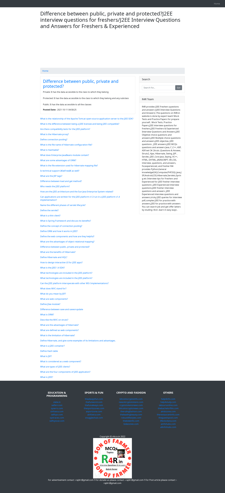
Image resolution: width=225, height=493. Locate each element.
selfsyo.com (57, 414)
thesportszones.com (94, 408)
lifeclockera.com (168, 420)
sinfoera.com (56, 411)
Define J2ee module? (50, 304)
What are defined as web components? (59, 330)
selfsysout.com (56, 420)
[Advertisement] (112, 49)
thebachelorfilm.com (168, 408)
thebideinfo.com (131, 420)
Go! (178, 87)
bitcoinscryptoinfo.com (131, 399)
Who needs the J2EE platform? (55, 186)
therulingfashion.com (131, 411)
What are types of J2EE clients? (55, 366)
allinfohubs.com (168, 427)
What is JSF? (46, 356)
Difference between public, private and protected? (80, 83)
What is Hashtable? (49, 149)
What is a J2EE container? (52, 345)
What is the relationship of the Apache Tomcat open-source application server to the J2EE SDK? (86, 118)
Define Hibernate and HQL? (53, 257)
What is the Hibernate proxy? (54, 134)
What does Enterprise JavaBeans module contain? (64, 155)
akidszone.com (168, 411)
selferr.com (56, 405)
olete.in (57, 402)
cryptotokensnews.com (131, 405)
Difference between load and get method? (61, 181)
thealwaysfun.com (94, 399)
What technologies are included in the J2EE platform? (66, 272)
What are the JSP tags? (51, 176)
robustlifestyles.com (131, 417)
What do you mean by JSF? (53, 293)
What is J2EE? (46, 377)
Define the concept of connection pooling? (61, 226)
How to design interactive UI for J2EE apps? (61, 262)
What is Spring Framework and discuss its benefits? (65, 220)
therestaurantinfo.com (168, 414)
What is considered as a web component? (60, 361)
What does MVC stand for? (53, 288)
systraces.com (57, 417)
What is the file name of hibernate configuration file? (66, 144)
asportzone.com (94, 411)
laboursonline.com (168, 405)
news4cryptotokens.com (131, 402)
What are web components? (54, 298)
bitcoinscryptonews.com (131, 408)
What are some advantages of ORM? (58, 160)
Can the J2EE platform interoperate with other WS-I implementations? (74, 283)
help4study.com (168, 402)
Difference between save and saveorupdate (61, 309)
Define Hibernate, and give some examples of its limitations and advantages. (78, 340)
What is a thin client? (50, 215)
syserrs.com (57, 408)
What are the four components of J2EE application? (65, 371)
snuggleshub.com (94, 417)
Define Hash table (49, 351)
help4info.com (168, 399)
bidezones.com (131, 424)
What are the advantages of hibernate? (59, 325)
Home (217, 3)
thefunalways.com (94, 405)
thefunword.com (94, 402)
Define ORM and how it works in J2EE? (59, 231)
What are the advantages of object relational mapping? (67, 241)
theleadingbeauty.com (131, 414)
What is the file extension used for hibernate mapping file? (69, 165)
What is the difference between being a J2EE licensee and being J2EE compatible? (79, 123)
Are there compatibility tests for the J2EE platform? (65, 129)
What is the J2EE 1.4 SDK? (52, 267)
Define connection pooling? (53, 139)
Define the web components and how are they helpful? (67, 236)
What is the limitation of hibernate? (57, 335)
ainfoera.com (94, 414)
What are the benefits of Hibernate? (58, 252)
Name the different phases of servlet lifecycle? (63, 205)
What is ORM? (47, 314)
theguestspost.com (168, 417)
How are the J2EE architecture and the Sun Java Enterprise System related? (76, 191)
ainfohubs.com (168, 424)
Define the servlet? (49, 210)
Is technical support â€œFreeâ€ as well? (59, 170)
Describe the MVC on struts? (54, 319)
